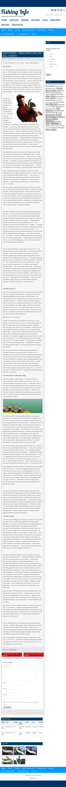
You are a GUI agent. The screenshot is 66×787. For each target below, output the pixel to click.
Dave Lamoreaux (60, 96)
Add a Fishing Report (8, 34)
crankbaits (53, 94)
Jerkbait (34, 733)
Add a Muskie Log (23, 34)
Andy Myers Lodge (59, 86)
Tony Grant (50, 129)
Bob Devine (48, 88)
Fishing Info (15, 12)
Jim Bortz (56, 102)
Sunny (40, 733)
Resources (17, 25)
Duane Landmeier (50, 98)
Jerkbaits (51, 102)
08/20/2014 (9, 726)
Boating (35, 20)
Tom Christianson (52, 127)
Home (4, 20)
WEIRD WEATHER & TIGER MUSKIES (10, 654)
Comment (6, 666)
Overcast (41, 726)
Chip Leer (59, 92)
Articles (14, 20)
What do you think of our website (53, 49)
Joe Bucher (51, 104)
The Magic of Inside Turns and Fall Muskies (33, 654)
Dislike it (51, 61)
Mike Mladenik (52, 109)
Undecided (51, 59)
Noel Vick (60, 110)
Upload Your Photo (28, 30)
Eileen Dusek (59, 98)
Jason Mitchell (58, 100)
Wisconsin (28, 726)
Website (5, 694)
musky (55, 110)
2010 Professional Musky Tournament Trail (54, 84)
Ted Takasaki (52, 123)
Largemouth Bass (52, 108)
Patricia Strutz (49, 112)
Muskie (10, 30)
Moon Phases (41, 30)
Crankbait (34, 726)
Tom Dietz (61, 127)
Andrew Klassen (50, 86)
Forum (3, 30)
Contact (34, 34)
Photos (17, 30)
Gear (45, 20)
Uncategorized (12, 649)
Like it (50, 56)
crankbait (47, 94)
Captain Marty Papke (54, 89)
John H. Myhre (48, 106)
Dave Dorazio (59, 94)
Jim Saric (61, 102)
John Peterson (57, 106)
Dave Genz (50, 96)
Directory (55, 20)
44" (15, 733)
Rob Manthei (50, 115)
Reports (5, 25)
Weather (51, 30)
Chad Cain (53, 92)
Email (5, 688)
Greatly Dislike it (53, 64)
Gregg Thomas (49, 100)
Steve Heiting (51, 120)
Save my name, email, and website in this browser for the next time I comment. (21, 704)
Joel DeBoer (61, 104)
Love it (51, 54)
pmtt (55, 112)
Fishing (25, 20)
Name (5, 682)
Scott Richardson (53, 115)
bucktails (54, 88)
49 (14, 726)
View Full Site (33, 778)
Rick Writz (60, 112)
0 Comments (27, 58)
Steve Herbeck (57, 121)
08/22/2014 (9, 733)
